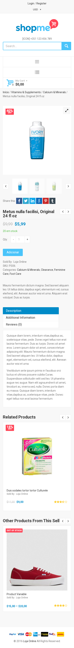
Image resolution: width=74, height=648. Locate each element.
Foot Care (15, 273)
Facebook (19, 201)
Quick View (37, 451)
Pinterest (46, 201)
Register (41, 3)
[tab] (31, 310)
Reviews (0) (14, 324)
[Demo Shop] (37, 26)
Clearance (47, 269)
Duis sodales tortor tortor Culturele (27, 490)
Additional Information (20, 317)
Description (13, 311)
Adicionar (13, 252)
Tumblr (52, 201)
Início (6, 92)
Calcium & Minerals (54, 92)
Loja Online (29, 641)
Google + (39, 201)
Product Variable (17, 594)
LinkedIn (32, 201)
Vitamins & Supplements (26, 92)
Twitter (26, 201)
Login (31, 3)
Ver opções (37, 563)
